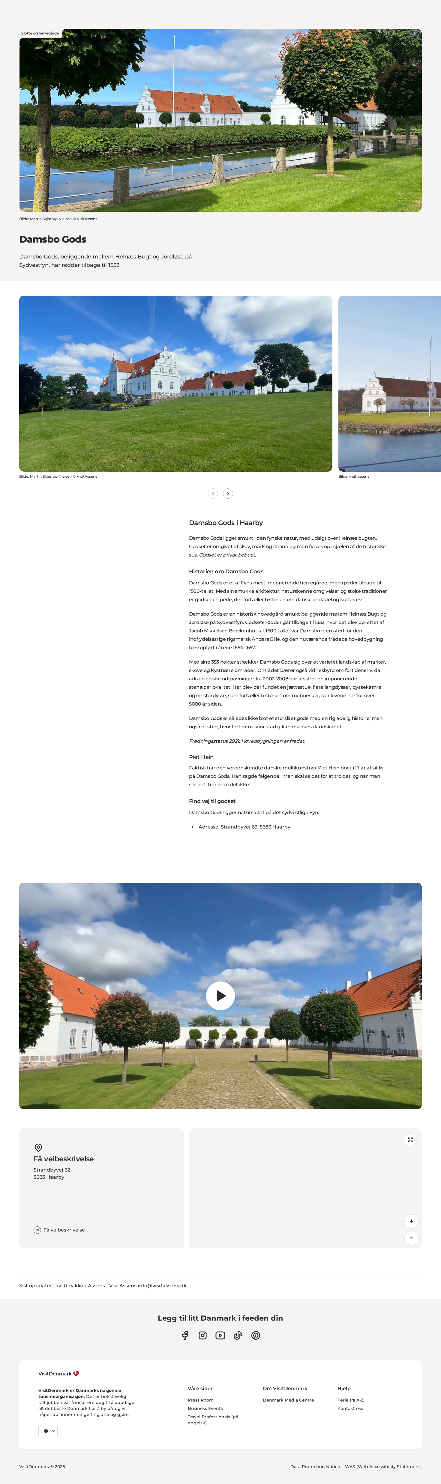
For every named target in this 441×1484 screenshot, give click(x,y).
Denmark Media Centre (288, 1400)
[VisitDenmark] (59, 1374)
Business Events (205, 1408)
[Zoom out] (411, 1238)
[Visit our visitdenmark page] (220, 1335)
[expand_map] (410, 1139)
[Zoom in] (411, 1221)
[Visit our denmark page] (185, 1335)
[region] (220, 996)
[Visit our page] (202, 1335)
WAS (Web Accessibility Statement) (383, 1466)
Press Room (201, 1400)
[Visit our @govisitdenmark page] (238, 1335)
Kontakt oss (350, 1408)
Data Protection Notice (315, 1466)
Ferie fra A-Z (351, 1400)
